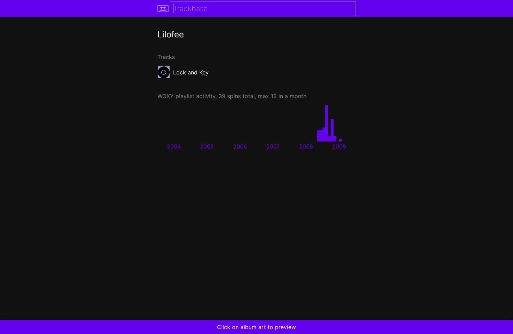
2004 (174, 146)
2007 (273, 146)
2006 (240, 146)
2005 (207, 146)
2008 (306, 146)
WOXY (165, 96)
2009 (339, 146)
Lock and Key (191, 72)
